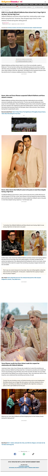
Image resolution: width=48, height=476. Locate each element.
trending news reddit (33, 467)
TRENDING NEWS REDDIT (37, 27)
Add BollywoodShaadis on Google (25, 61)
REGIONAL (32, 4)
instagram (11, 467)
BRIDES (36, 4)
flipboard (21, 466)
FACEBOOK (14, 27)
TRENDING (8, 4)
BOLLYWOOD (13, 4)
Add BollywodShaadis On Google (9, 7)
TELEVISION (19, 4)
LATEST (3, 4)
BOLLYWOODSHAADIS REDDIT (27, 27)
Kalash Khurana (6, 22)
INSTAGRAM (18, 27)
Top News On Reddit (38, 7)
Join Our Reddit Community (26, 7)
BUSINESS (45, 4)
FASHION (40, 4)
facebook (26, 466)
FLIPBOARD (9, 27)
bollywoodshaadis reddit (21, 467)
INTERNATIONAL (25, 4)
